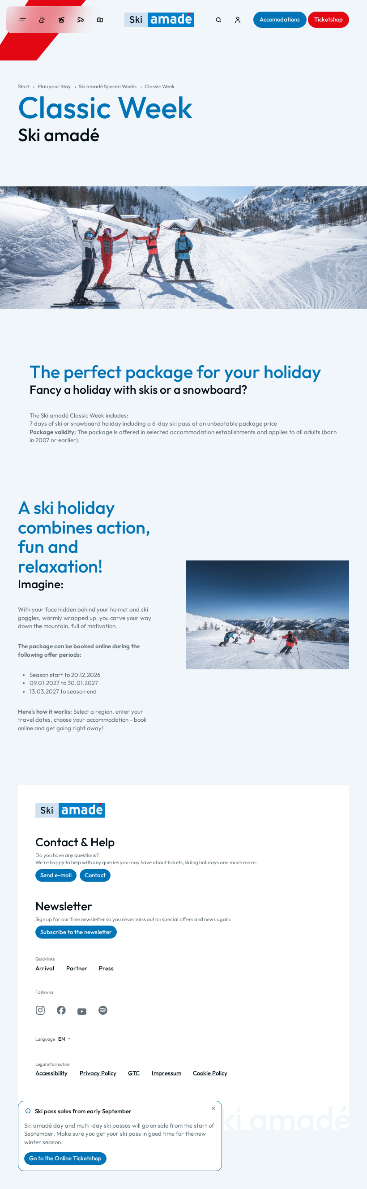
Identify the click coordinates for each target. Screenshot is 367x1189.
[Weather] (42, 20)
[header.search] (218, 20)
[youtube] (81, 1010)
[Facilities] (61, 20)
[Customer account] (238, 20)
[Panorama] (100, 20)
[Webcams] (81, 20)
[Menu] (22, 19)
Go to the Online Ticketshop (65, 1158)
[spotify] (102, 1010)
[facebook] (61, 1010)
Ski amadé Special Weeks (108, 86)
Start (24, 86)
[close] (213, 1108)
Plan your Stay (54, 86)
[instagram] (40, 1010)
